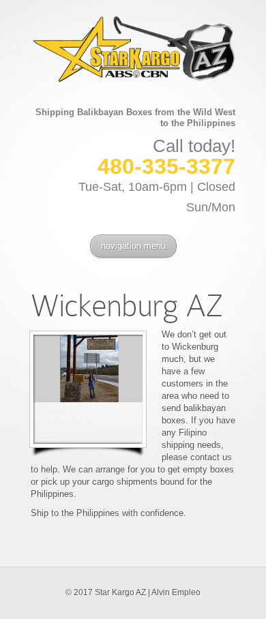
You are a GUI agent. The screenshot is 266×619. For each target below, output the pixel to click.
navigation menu (133, 246)
